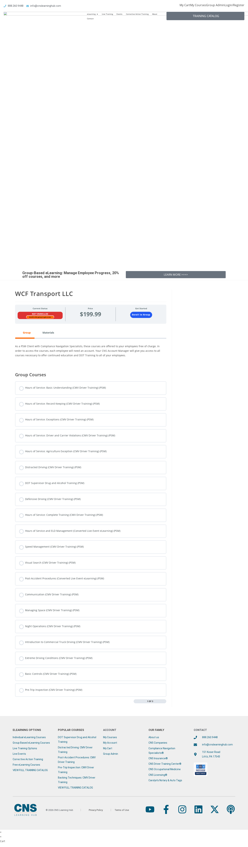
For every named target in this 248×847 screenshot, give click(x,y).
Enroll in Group (141, 314)
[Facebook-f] (166, 809)
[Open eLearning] (97, 14)
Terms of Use (122, 810)
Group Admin (215, 5)
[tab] (25, 332)
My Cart (185, 5)
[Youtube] (150, 809)
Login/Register (234, 5)
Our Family (156, 730)
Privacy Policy (96, 810)
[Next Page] (164, 701)
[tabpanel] (90, 352)
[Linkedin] (198, 809)
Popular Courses (71, 730)
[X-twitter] (214, 809)
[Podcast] (230, 809)
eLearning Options (27, 730)
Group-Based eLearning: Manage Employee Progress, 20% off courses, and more (70, 275)
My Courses (198, 5)
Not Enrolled (40, 313)
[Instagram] (182, 809)
